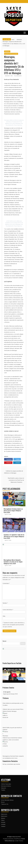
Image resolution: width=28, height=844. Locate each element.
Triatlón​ (3, 790)
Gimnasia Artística (6, 786)
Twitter (17, 459)
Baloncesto (4, 814)
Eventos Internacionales (11, 53)
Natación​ (3, 788)
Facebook (9, 459)
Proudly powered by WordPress (11, 838)
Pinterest (8, 462)
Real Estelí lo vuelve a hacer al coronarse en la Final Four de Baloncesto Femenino (16, 480)
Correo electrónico (8, 609)
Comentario (6, 583)
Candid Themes (19, 840)
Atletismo (7, 51)
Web (4, 616)
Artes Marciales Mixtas (7, 800)
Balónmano (4, 816)
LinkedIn (17, 462)
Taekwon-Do (4, 804)
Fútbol (2, 820)
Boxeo (3, 802)
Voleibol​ (3, 826)
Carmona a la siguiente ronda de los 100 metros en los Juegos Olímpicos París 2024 (14, 536)
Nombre (5, 603)
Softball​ (3, 824)
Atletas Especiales (6, 784)
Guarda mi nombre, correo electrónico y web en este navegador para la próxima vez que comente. (13, 624)
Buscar (4, 641)
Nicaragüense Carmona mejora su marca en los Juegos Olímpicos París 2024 (13, 510)
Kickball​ (3, 822)
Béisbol (3, 818)
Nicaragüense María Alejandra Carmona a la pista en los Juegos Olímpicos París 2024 (13, 561)
